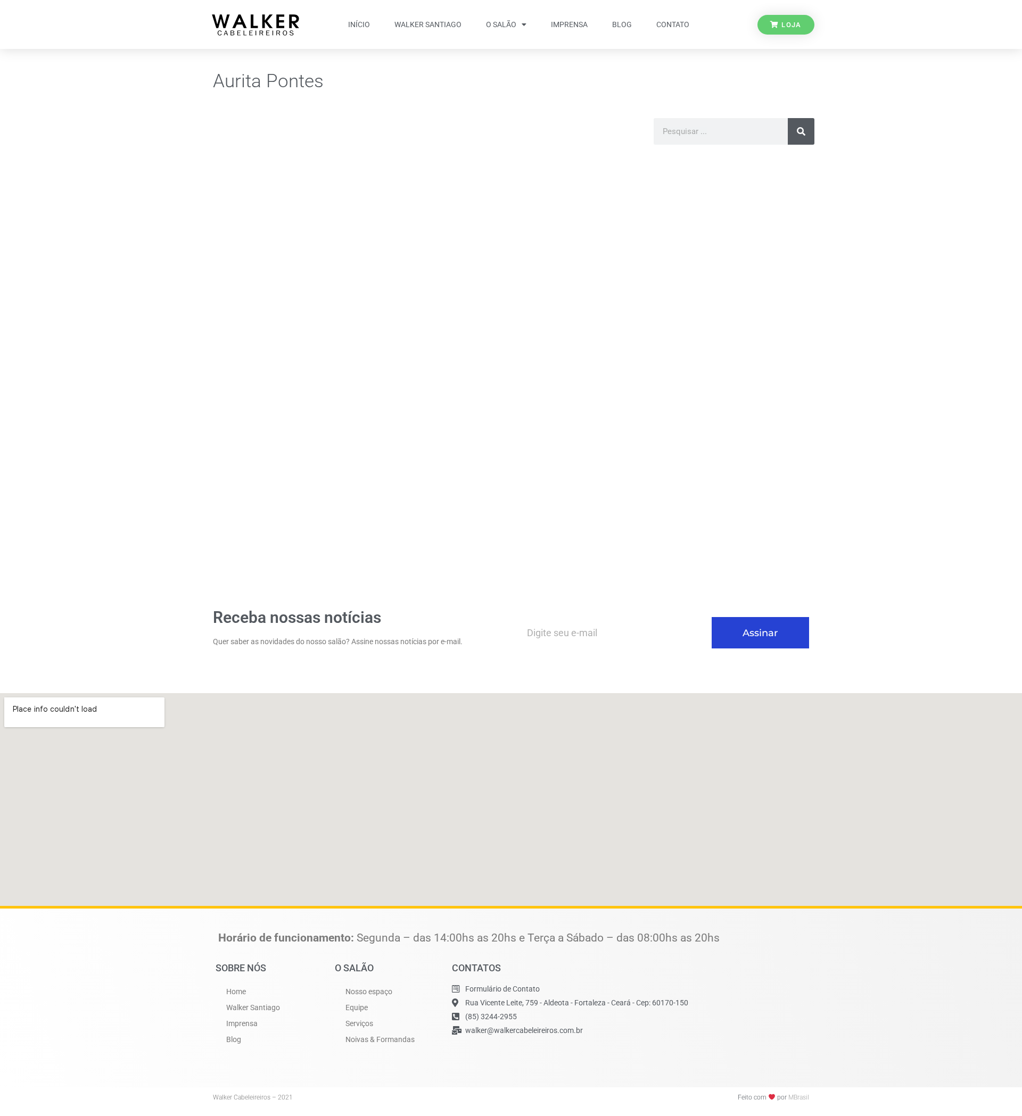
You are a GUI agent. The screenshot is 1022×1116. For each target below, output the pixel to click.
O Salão (501, 24)
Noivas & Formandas (380, 1039)
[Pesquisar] (801, 131)
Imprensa (569, 24)
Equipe (356, 1007)
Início (359, 24)
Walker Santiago (427, 24)
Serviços (359, 1023)
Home (236, 991)
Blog (622, 24)
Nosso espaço (368, 991)
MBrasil (798, 1097)
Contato (672, 24)
